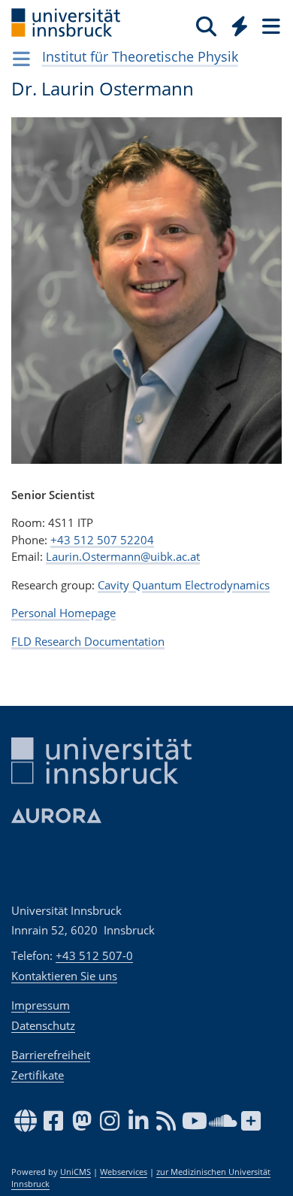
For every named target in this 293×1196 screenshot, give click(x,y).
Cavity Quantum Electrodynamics (184, 584)
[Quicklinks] (240, 25)
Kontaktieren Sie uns (64, 975)
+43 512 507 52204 (102, 539)
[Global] (235, 23)
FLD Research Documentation (88, 641)
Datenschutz (43, 1025)
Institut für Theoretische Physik (140, 56)
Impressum (40, 1005)
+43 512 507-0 (94, 955)
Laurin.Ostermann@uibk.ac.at (123, 556)
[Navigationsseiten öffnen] (21, 58)
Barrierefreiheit (50, 1054)
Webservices (123, 1172)
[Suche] (206, 25)
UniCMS (75, 1172)
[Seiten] (269, 25)
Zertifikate (37, 1074)
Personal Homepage (63, 612)
